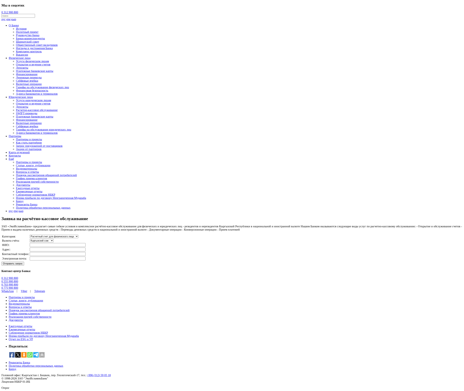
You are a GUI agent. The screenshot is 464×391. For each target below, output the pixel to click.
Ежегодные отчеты (28, 188)
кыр (13, 19)
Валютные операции (29, 84)
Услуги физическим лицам (32, 61)
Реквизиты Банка (26, 204)
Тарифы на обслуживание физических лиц (42, 87)
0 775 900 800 (9, 287)
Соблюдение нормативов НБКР (35, 194)
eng (8, 19)
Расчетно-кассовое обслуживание (37, 110)
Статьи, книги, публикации (33, 165)
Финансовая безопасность (32, 90)
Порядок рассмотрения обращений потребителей (46, 175)
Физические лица (19, 58)
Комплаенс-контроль (29, 51)
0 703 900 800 (9, 284)
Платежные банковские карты (34, 71)
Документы (23, 184)
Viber (24, 291)
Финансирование (27, 74)
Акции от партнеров (29, 149)
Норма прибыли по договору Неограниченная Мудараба (51, 197)
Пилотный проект (27, 31)
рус (3, 19)
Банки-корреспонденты (30, 38)
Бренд (19, 201)
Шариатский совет (27, 41)
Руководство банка (27, 35)
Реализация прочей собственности (37, 181)
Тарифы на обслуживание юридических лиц (43, 129)
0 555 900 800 (9, 281)
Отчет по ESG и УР (21, 339)
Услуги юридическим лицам (33, 100)
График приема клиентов (31, 178)
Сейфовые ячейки (27, 80)
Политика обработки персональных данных (43, 207)
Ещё (11, 158)
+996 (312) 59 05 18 (99, 375)
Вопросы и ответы (27, 171)
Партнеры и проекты (29, 139)
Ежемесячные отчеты (29, 191)
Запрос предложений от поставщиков (39, 145)
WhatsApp (7, 291)
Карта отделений (19, 152)
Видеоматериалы (26, 168)
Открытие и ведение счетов (33, 64)
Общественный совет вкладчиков (37, 44)
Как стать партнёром (29, 142)
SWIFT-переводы (26, 113)
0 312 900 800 (9, 12)
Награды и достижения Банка (34, 48)
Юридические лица (21, 97)
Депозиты (22, 67)
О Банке (14, 25)
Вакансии (22, 54)
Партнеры (15, 136)
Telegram (39, 291)
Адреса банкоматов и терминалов (37, 93)
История (21, 28)
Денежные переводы (29, 77)
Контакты (15, 155)
